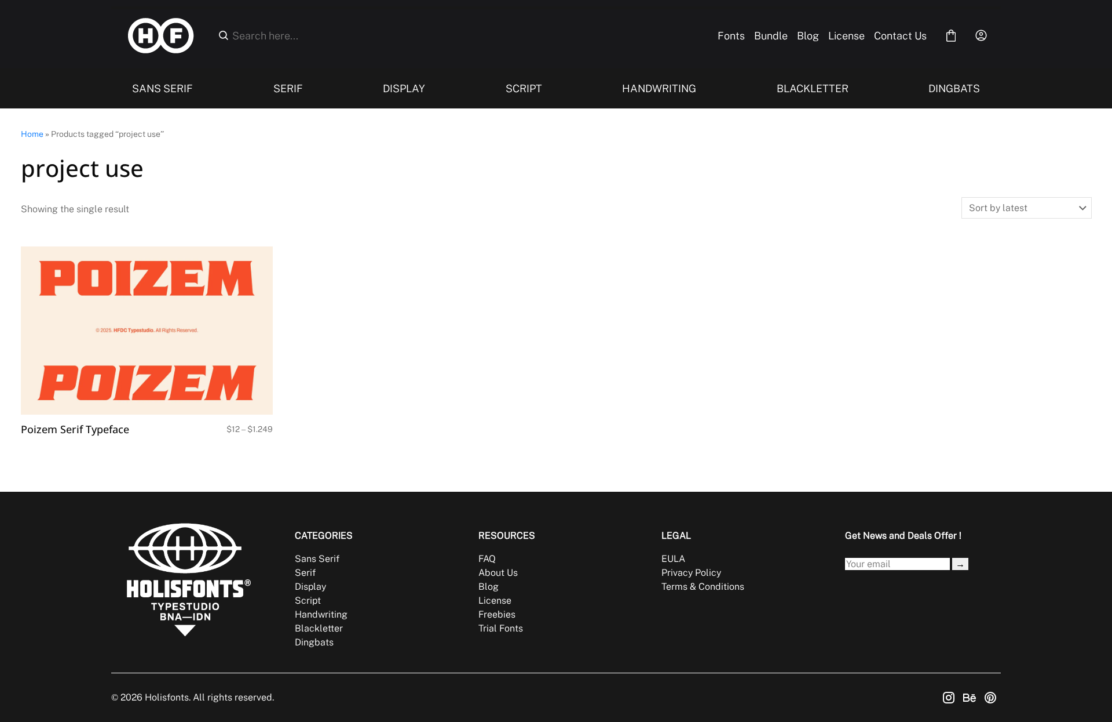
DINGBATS (954, 88)
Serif (305, 572)
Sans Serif (317, 558)
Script (308, 600)
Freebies (496, 614)
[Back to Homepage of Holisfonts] (160, 35)
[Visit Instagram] (948, 697)
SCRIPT (524, 88)
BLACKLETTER (812, 88)
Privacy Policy (691, 572)
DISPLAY (404, 88)
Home (32, 134)
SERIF (288, 88)
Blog (808, 36)
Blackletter (319, 628)
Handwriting (321, 614)
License (846, 36)
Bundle (771, 36)
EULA (673, 558)
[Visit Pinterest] (990, 697)
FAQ (487, 558)
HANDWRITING (659, 88)
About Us (498, 572)
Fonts (731, 36)
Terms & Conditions (702, 586)
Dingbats (314, 642)
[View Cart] (951, 35)
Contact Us (900, 36)
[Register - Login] (981, 35)
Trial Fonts (500, 628)
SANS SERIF (162, 88)
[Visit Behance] (969, 697)
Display (310, 586)
